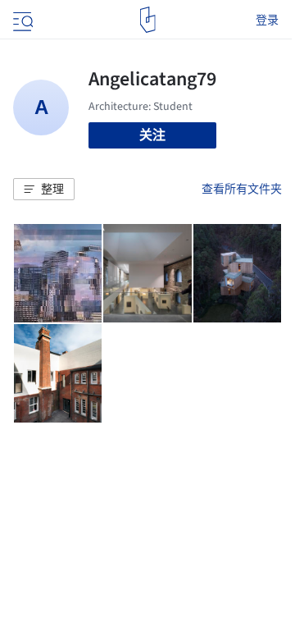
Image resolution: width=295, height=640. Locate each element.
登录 (267, 19)
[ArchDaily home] (148, 20)
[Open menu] (21, 19)
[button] (44, 189)
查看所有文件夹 (242, 188)
